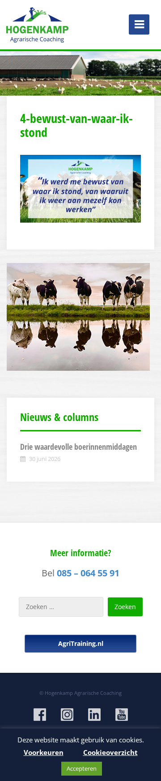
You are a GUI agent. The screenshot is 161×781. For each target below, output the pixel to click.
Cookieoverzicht (110, 752)
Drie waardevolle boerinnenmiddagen (78, 446)
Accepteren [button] (82, 768)
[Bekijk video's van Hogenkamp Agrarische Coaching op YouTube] (121, 714)
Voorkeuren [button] (44, 752)
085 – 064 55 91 (88, 573)
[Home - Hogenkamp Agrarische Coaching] (38, 22)
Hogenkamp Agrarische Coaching (83, 692)
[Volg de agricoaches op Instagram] (67, 714)
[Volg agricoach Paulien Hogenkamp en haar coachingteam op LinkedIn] (94, 714)
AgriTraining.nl (80, 643)
